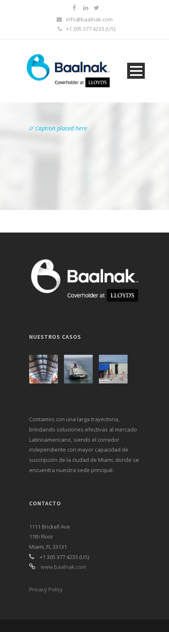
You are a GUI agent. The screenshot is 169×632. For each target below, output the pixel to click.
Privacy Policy (46, 589)
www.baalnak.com (63, 566)
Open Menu (136, 71)
